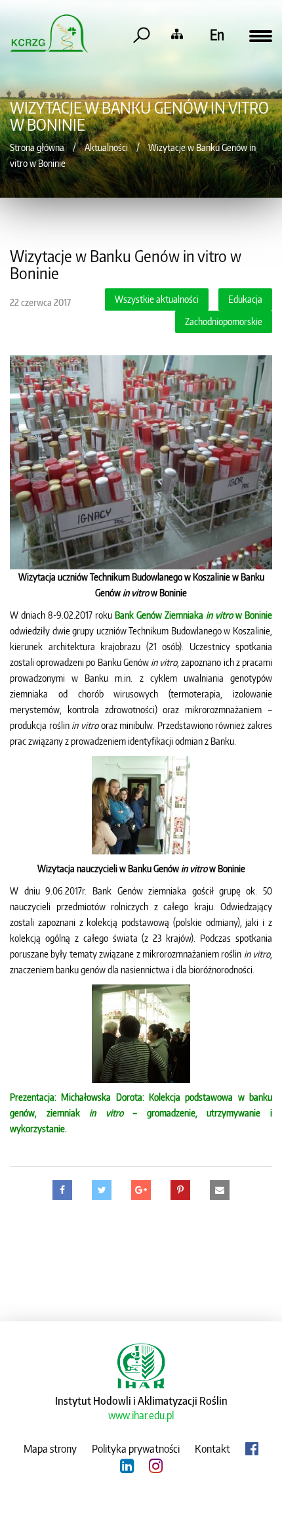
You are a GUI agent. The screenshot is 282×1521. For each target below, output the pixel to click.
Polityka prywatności (136, 1448)
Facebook (251, 1448)
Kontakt (212, 1448)
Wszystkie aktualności (157, 299)
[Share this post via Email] (220, 1190)
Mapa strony (50, 1448)
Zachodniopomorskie (223, 321)
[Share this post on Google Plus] (141, 1190)
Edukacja (245, 299)
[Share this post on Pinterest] (180, 1190)
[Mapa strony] (177, 34)
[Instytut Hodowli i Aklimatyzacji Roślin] (141, 1363)
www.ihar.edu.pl (141, 1415)
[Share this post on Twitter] (101, 1190)
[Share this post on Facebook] (62, 1190)
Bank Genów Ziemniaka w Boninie (193, 615)
